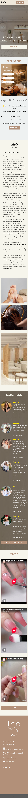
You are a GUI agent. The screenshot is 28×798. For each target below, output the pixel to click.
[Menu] (26, 2)
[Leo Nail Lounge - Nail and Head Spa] (8, 2)
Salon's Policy (9, 761)
